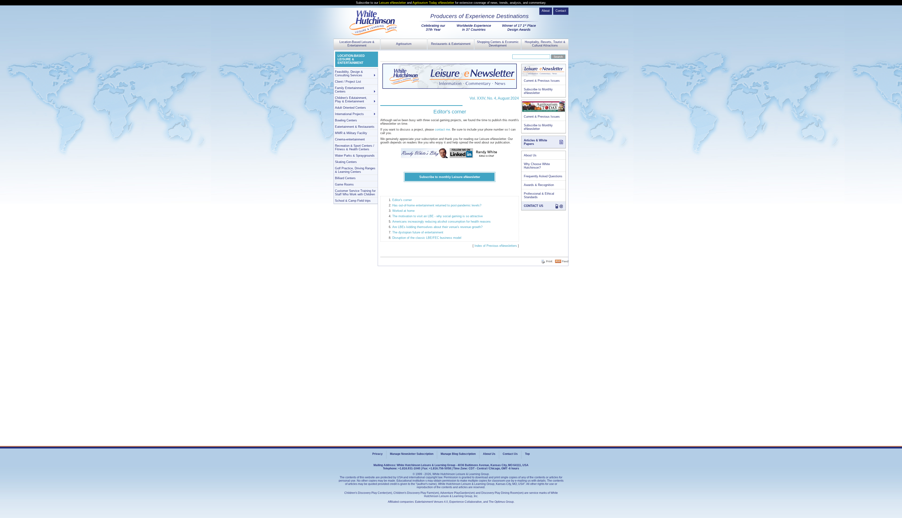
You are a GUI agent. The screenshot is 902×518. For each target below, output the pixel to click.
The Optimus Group (501, 501)
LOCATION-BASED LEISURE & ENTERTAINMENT (351, 59)
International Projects (349, 114)
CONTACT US (533, 206)
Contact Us (510, 454)
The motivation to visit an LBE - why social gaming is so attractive (437, 216)
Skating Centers (346, 162)
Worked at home (403, 211)
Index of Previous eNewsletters (495, 245)
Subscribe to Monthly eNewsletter (538, 91)
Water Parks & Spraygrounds (355, 155)
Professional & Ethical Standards (539, 195)
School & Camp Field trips (353, 200)
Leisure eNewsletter (392, 2)
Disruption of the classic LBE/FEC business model (426, 238)
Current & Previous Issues (542, 80)
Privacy (377, 454)
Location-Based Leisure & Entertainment (356, 43)
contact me (442, 129)
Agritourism (404, 44)
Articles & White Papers (535, 142)
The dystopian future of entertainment (417, 232)
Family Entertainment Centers (349, 89)
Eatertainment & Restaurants (354, 126)
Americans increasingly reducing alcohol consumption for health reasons (441, 221)
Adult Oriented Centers (350, 107)
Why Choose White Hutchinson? (537, 165)
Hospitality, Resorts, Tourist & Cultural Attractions (545, 43)
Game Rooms (344, 184)
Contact (561, 10)
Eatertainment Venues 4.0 (431, 501)
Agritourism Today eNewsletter (433, 2)
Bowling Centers (346, 120)
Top (527, 454)
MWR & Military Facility (351, 133)
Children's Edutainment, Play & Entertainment (351, 99)
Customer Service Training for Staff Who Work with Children (355, 192)
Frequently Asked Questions (543, 176)
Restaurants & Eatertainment (450, 44)
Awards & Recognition (539, 185)
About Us (530, 155)
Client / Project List (348, 81)
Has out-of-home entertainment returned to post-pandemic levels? (436, 205)
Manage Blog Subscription (458, 454)
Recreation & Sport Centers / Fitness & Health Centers (354, 147)
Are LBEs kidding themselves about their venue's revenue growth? (437, 227)
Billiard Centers (345, 178)
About (546, 10)
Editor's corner (402, 200)
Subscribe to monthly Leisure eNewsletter (449, 177)
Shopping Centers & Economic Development (498, 43)
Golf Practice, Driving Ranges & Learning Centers (355, 170)
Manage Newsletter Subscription (411, 454)
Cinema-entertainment (350, 139)
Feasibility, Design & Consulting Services (349, 73)
